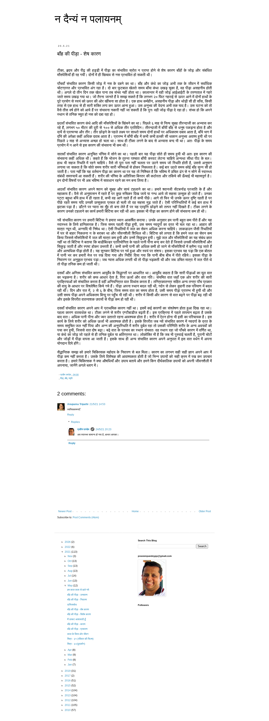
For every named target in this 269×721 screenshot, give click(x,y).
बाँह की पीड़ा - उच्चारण (77, 594)
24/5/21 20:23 (103, 429)
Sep (70, 565)
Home (135, 511)
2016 (68, 680)
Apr (70, 649)
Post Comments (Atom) (86, 517)
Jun (70, 580)
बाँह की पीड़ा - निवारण (77, 599)
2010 (68, 710)
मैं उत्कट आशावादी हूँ (76, 619)
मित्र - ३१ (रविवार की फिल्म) (80, 638)
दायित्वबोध (72, 604)
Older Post (205, 511)
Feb (70, 659)
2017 (68, 675)
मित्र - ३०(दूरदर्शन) (76, 643)
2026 (68, 541)
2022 (68, 547)
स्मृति (71, 378)
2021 (68, 551)
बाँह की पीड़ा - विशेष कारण (79, 614)
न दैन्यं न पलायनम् (88, 19)
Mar (70, 654)
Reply (70, 414)
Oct (70, 561)
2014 (68, 690)
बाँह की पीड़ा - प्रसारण (77, 628)
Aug (70, 570)
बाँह (66, 378)
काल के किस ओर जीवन (77, 634)
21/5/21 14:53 (97, 404)
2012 (68, 700)
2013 (68, 695)
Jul (70, 575)
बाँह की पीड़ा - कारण (76, 624)
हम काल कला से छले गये (78, 589)
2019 (68, 670)
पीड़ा (61, 378)
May (70, 585)
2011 (68, 705)
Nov (70, 556)
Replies (75, 422)
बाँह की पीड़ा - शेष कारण (78, 609)
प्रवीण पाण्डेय (83, 429)
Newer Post (64, 511)
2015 (68, 685)
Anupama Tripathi (77, 404)
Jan (70, 664)
